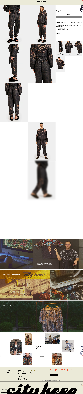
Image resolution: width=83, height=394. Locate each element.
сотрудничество (22, 379)
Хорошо (4, 392)
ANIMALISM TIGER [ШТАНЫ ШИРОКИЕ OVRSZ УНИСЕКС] (61, 53)
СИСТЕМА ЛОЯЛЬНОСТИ (21, 371)
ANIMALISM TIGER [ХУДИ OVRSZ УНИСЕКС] (78, 53)
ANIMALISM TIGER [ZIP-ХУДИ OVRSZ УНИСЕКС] (69, 53)
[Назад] (57, 46)
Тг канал (32, 370)
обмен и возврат (22, 378)
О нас (8, 370)
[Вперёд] (64, 46)
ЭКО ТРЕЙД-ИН (22, 373)
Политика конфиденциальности (47, 382)
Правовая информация (57, 382)
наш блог (9, 372)
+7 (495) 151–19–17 (62, 370)
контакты (9, 374)
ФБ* (31, 374)
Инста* (32, 372)
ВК (30, 375)
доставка (21, 375)
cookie (6, 389)
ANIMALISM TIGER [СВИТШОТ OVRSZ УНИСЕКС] (60, 69)
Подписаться (42, 356)
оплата (20, 376)
